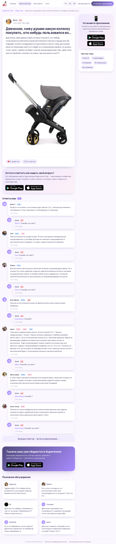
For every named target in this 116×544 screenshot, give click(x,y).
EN (74, 4)
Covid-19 (85, 58)
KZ (70, 4)
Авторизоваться (84, 4)
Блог (48, 3)
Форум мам (19, 11)
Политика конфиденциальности (56, 542)
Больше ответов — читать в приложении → (38, 439)
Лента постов (25, 3)
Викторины (38, 3)
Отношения (86, 63)
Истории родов (100, 63)
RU (66, 4)
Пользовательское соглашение (80, 542)
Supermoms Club (7, 11)
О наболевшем (98, 58)
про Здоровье (87, 67)
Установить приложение (102, 4)
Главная (13, 3)
